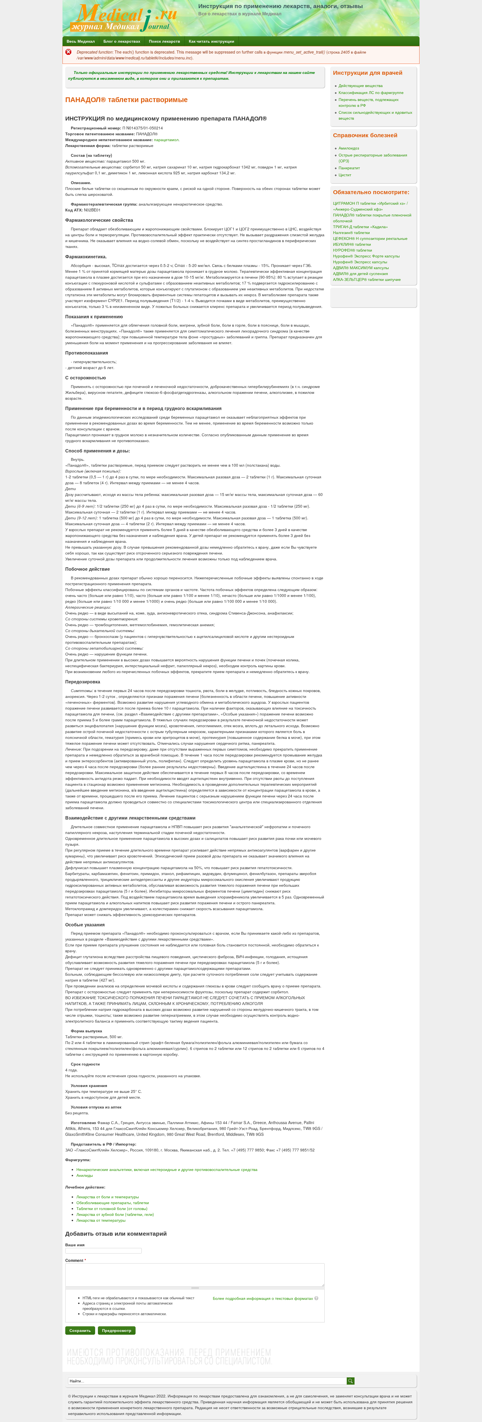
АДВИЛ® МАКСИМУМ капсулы (361, 267)
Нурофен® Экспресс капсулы (360, 261)
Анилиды (84, 1175)
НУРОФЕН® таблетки (352, 250)
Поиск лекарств (164, 41)
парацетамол (166, 139)
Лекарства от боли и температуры (107, 1196)
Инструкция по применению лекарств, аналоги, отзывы (280, 5)
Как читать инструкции (211, 41)
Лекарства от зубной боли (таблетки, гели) (115, 1214)
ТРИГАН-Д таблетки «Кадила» (360, 226)
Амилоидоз (349, 148)
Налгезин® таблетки (351, 232)
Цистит (345, 174)
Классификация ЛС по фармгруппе (371, 92)
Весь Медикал (81, 41)
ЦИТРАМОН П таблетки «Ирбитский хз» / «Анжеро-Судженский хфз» (370, 206)
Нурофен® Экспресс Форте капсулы (366, 256)
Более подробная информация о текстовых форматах (263, 1298)
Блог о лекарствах (121, 41)
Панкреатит (349, 167)
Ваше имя (75, 1244)
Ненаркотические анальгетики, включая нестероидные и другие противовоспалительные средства (166, 1169)
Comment (75, 1260)
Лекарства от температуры (101, 1220)
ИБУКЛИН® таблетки (352, 244)
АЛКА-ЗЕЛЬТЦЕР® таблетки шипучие (367, 279)
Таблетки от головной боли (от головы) (112, 1208)
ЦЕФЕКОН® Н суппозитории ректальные (370, 238)
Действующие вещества (361, 85)
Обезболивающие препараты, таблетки (112, 1202)
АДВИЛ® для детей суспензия (360, 273)
